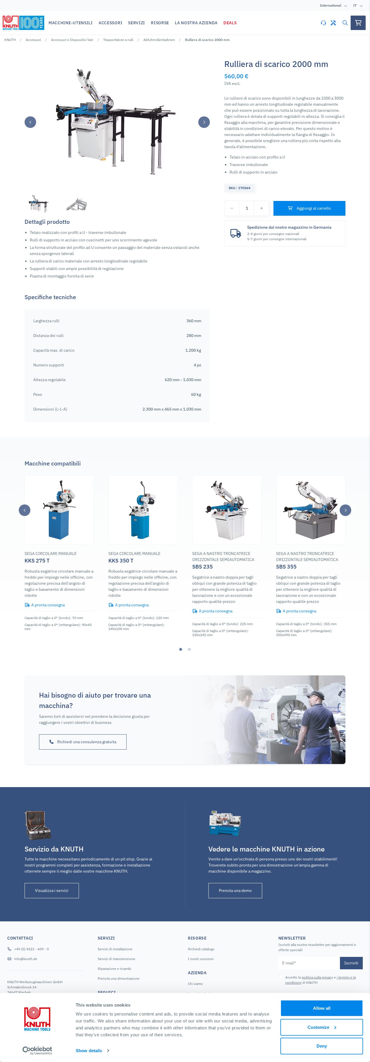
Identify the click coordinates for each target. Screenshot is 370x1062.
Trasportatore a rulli (118, 40)
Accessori (33, 40)
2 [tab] (189, 649)
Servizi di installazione (115, 949)
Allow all (321, 1008)
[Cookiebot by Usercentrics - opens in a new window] (37, 1050)
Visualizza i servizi (52, 890)
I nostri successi (201, 959)
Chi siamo (195, 983)
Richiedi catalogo (201, 949)
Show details (89, 1050)
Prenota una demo (235, 890)
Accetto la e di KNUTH (320, 980)
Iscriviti (351, 963)
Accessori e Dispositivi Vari (72, 40)
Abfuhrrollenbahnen (159, 40)
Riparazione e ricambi (114, 968)
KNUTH (10, 40)
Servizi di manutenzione (116, 959)
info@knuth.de (25, 959)
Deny (322, 1046)
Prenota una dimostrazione (119, 978)
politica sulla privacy (317, 977)
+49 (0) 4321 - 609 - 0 (31, 949)
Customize (318, 1026)
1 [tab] (181, 649)
